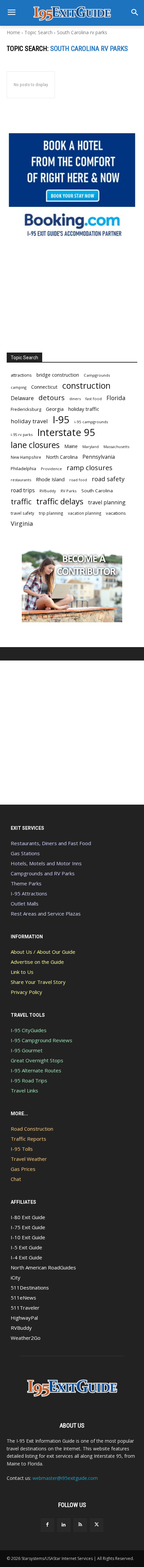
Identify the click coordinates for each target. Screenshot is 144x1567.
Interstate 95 (66, 432)
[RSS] (80, 1524)
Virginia (22, 523)
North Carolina (62, 457)
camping (18, 387)
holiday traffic (83, 408)
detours (52, 397)
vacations (116, 513)
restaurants (21, 479)
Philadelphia (23, 468)
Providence (51, 468)
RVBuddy (48, 490)
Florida (116, 397)
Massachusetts (116, 446)
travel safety (22, 513)
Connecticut (44, 387)
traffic (21, 501)
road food (78, 480)
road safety (108, 479)
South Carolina (97, 491)
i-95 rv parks (21, 434)
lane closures (35, 444)
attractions (21, 375)
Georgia (55, 408)
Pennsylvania (98, 456)
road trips (23, 490)
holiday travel (29, 421)
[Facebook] (47, 1524)
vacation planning (84, 513)
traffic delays (59, 501)
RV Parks (69, 490)
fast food (93, 398)
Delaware (22, 398)
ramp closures (90, 467)
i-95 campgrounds (91, 421)
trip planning (51, 513)
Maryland (90, 446)
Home (13, 32)
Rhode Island (50, 479)
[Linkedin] (63, 1524)
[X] (96, 1524)
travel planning (107, 502)
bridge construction (58, 375)
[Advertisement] (72, 296)
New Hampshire (26, 457)
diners (75, 398)
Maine (71, 446)
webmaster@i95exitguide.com (65, 1478)
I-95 (61, 419)
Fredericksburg (26, 409)
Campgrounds (97, 375)
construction (86, 385)
